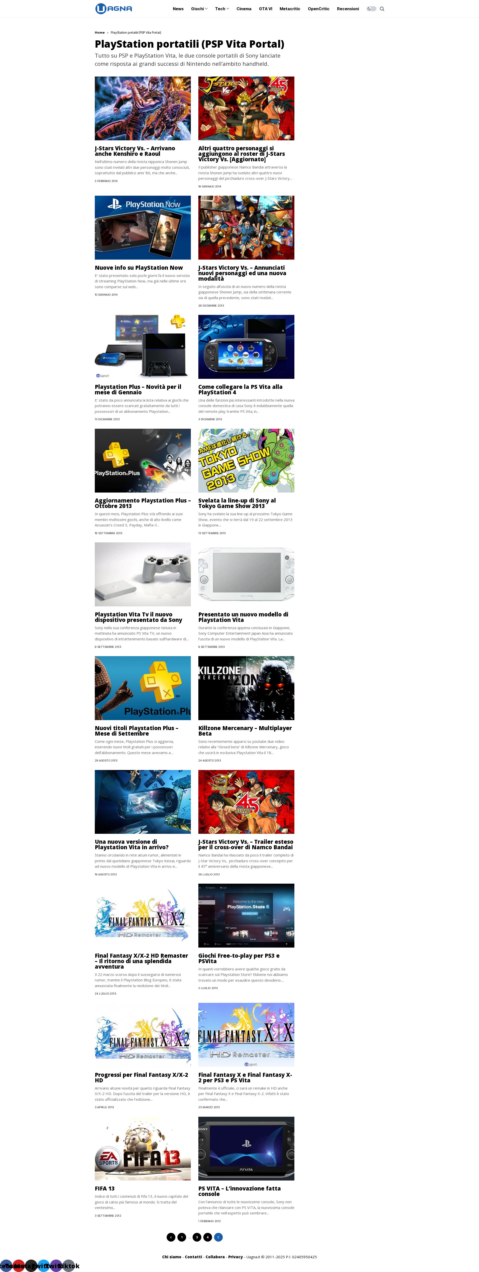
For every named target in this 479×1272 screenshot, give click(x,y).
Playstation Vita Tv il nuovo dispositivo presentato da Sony (138, 616)
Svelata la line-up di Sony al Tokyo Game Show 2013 (237, 503)
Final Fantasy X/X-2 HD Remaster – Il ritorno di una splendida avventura (141, 961)
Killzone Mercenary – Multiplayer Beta (245, 730)
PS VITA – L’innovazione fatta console (239, 1191)
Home (100, 32)
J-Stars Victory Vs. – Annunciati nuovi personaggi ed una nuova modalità (242, 273)
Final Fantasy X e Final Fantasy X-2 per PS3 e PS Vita (245, 1077)
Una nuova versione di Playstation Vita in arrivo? (132, 844)
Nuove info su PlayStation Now (139, 267)
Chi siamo (171, 1256)
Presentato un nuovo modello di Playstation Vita (243, 616)
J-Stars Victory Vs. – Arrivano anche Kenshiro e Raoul (135, 150)
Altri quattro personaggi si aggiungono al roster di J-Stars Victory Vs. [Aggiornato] (241, 153)
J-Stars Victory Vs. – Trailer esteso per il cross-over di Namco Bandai (245, 844)
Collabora (215, 1256)
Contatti (193, 1256)
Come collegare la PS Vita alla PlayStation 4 (240, 389)
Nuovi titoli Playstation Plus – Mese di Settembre (136, 730)
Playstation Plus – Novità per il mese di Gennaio (138, 389)
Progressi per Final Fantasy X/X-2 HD (141, 1077)
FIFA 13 (105, 1188)
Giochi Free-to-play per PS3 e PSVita (239, 958)
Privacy (235, 1256)
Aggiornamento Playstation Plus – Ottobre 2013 (143, 503)
